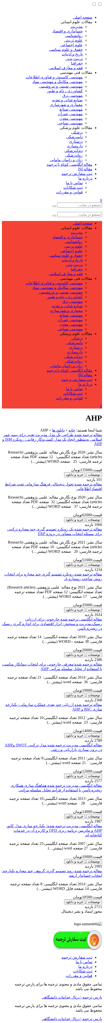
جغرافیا (77, 63)
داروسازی (75, 146)
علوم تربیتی (73, 40)
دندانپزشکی (73, 151)
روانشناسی (74, 36)
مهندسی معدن (71, 118)
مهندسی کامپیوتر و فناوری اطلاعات (54, 77)
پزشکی (77, 132)
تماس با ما (74, 183)
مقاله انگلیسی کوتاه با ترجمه (69, 164)
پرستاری (76, 141)
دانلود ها (58, 430)
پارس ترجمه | (91, 997)
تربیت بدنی (74, 59)
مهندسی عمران (70, 114)
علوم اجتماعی (71, 45)
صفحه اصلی (82, 17)
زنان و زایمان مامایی (66, 160)
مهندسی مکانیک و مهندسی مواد (57, 82)
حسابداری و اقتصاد (67, 31)
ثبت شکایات (73, 187)
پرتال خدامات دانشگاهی (61, 997)
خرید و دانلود (74, 475)
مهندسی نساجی (70, 123)
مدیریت (77, 26)
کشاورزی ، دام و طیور (65, 91)
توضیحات (94, 475)
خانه (71, 430)
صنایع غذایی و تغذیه (67, 100)
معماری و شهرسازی (66, 105)
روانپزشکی (74, 155)
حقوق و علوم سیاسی (66, 49)
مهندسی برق (72, 95)
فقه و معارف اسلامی (66, 68)
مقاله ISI (85, 169)
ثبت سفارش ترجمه (76, 174)
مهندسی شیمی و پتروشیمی (61, 86)
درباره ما (85, 178)
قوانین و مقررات (69, 192)
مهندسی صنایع (71, 109)
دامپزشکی (74, 137)
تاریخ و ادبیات (72, 54)
